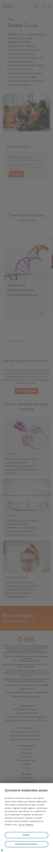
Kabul (26, 835)
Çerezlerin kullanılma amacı (26, 790)
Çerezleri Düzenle (26, 844)
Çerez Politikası (26, 824)
